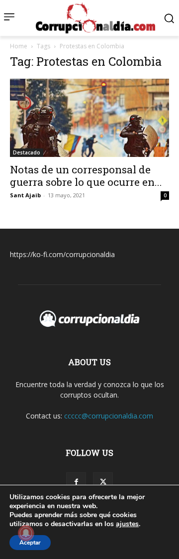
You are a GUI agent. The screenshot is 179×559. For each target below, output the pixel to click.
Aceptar (30, 543)
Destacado (26, 152)
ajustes (127, 524)
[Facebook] (76, 482)
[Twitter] (103, 482)
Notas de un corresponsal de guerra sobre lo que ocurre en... (86, 175)
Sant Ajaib (25, 195)
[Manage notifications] (26, 533)
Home (18, 46)
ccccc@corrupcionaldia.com (108, 415)
